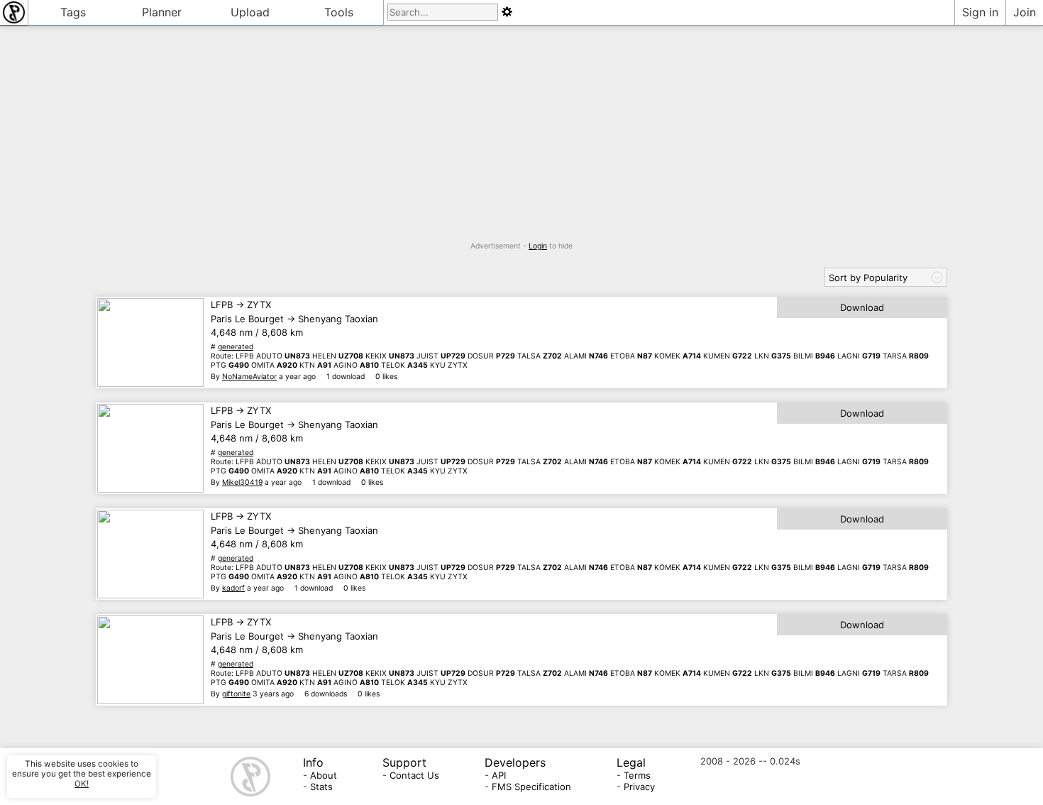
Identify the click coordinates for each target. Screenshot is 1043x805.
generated (235, 346)
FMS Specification (531, 786)
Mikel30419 (242, 482)
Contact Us (414, 775)
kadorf (233, 588)
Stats (321, 786)
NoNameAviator (249, 376)
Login (538, 246)
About (323, 775)
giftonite (236, 694)
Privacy (639, 786)
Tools (338, 12)
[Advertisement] (521, 142)
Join (1024, 12)
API (499, 775)
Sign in (980, 12)
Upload (250, 12)
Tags (73, 12)
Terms (637, 775)
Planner (162, 12)
